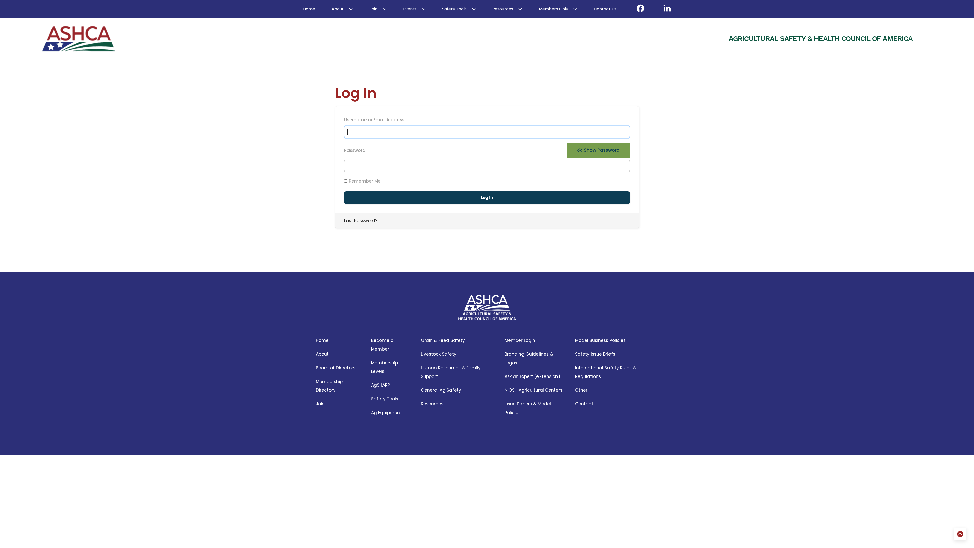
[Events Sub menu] (423, 9)
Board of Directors (335, 368)
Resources (502, 9)
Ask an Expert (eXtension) (532, 376)
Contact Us (605, 9)
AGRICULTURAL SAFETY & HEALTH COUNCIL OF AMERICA (821, 38)
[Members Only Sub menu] (575, 9)
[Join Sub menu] (384, 9)
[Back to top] (960, 534)
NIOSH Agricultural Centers (533, 390)
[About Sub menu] (351, 9)
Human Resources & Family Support (451, 372)
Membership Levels (384, 367)
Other (581, 390)
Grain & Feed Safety (443, 340)
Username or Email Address (374, 120)
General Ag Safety (441, 390)
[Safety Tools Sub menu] (474, 9)
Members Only (553, 9)
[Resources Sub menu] (520, 9)
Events (409, 9)
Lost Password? (360, 221)
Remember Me (364, 181)
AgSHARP (380, 385)
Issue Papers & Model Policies (528, 408)
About (338, 9)
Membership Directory (329, 386)
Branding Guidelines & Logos (529, 358)
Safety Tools (454, 9)
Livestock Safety (438, 354)
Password (355, 150)
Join (373, 9)
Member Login (520, 340)
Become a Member (382, 344)
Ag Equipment (386, 412)
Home (309, 9)
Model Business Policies (600, 340)
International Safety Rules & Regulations (605, 372)
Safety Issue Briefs (595, 354)
